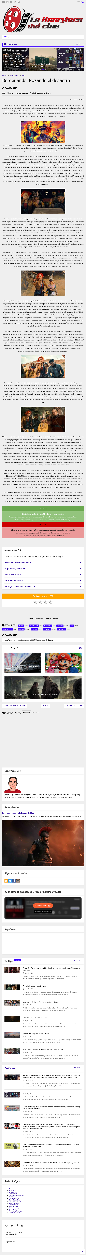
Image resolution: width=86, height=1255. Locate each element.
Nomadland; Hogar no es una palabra (36, 1034)
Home (4, 76)
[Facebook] (7, 2)
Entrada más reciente (14, 706)
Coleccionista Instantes (16, 1195)
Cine (23, 76)
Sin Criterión (12, 1209)
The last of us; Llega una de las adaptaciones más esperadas (32, 694)
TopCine (17, 960)
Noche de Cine (13, 1205)
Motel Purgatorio (14, 1203)
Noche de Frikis (13, 1206)
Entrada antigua (74, 706)
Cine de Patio (13, 1192)
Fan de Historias (14, 1198)
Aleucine (11, 1189)
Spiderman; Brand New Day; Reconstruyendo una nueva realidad (70, 64)
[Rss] (15, 2)
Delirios (11, 1197)
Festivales (9, 1068)
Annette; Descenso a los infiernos (34, 986)
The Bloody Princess (15, 1211)
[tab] (43, 550)
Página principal (10, 1242)
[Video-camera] (3, 2)
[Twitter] (11, 2)
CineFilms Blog (13, 1193)
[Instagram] (19, 2)
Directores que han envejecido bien (35, 1018)
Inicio (45, 706)
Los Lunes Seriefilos (15, 1201)
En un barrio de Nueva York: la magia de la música (40, 1002)
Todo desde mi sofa (15, 1212)
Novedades (14, 76)
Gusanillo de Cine (14, 1200)
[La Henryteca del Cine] (43, 32)
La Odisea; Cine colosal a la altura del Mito (18, 813)
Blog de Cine (13, 1190)
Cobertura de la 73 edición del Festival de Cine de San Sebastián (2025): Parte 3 (51, 1163)
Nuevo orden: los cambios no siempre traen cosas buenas (43, 1050)
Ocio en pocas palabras (16, 1208)
